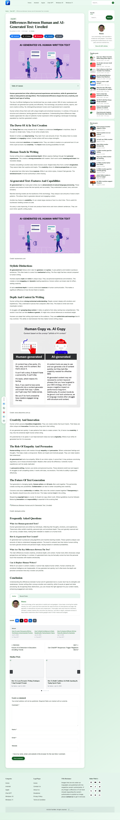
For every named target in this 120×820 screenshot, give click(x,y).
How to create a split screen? (103, 82)
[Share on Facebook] (17, 620)
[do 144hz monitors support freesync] (93, 183)
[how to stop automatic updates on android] (93, 108)
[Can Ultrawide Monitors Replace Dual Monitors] (93, 77)
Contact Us (37, 786)
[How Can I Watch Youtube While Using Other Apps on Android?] (93, 58)
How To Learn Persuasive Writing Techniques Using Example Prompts (22, 632)
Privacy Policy (37, 796)
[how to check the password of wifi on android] (93, 95)
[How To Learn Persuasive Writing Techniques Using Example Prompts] (27, 668)
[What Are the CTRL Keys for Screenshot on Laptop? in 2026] (93, 89)
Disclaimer (36, 793)
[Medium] (91, 786)
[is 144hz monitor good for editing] (93, 152)
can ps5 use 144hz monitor (104, 139)
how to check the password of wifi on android (102, 94)
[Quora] (91, 782)
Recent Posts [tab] (24, 596)
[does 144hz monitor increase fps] (93, 146)
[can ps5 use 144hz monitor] (93, 140)
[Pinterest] (91, 795)
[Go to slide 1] (41, 690)
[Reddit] (99, 786)
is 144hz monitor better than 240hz (103, 163)
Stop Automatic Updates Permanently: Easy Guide (104, 113)
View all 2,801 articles (101, 46)
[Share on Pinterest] (26, 620)
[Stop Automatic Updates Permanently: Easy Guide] (93, 114)
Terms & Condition (39, 800)
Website (14, 746)
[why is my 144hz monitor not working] (93, 158)
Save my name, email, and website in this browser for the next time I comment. (39, 754)
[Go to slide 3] (44, 690)
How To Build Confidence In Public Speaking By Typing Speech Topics (45, 632)
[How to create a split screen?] (93, 83)
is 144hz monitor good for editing (104, 151)
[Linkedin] (99, 791)
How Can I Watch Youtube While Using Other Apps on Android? (104, 57)
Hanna (32, 31)
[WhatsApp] (99, 795)
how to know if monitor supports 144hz (103, 127)
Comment (15, 705)
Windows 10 (59, 3)
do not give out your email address (104, 63)
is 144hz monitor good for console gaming (104, 169)
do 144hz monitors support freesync (104, 182)
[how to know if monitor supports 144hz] (93, 128)
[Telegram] (95, 791)
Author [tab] (14, 596)
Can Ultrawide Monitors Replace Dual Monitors (104, 76)
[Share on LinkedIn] (30, 620)
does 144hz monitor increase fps (102, 145)
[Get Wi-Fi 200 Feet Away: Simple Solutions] (93, 102)
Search (109, 17)
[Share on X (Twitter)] (21, 620)
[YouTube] (95, 782)
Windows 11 (69, 3)
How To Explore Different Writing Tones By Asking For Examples (66, 632)
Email (14, 737)
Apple (43, 3)
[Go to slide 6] (48, 690)
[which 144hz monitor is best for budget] (93, 177)
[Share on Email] (35, 620)
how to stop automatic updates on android (103, 107)
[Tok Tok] (95, 786)
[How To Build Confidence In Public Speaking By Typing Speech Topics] (63, 668)
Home (29, 3)
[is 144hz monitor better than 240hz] (93, 164)
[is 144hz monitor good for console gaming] (93, 171)
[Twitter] (91, 791)
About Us (36, 790)
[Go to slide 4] (45, 690)
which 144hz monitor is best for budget (103, 176)
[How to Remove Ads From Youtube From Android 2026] (93, 71)
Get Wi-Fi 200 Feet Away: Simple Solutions (104, 100)
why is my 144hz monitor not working (104, 157)
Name (14, 729)
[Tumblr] (95, 795)
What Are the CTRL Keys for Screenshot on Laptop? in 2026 (104, 88)
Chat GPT (50, 3)
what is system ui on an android (103, 133)
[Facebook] (99, 782)
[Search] (113, 3)
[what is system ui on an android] (93, 134)
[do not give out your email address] (93, 65)
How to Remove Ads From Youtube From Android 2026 (104, 70)
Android (36, 3)
